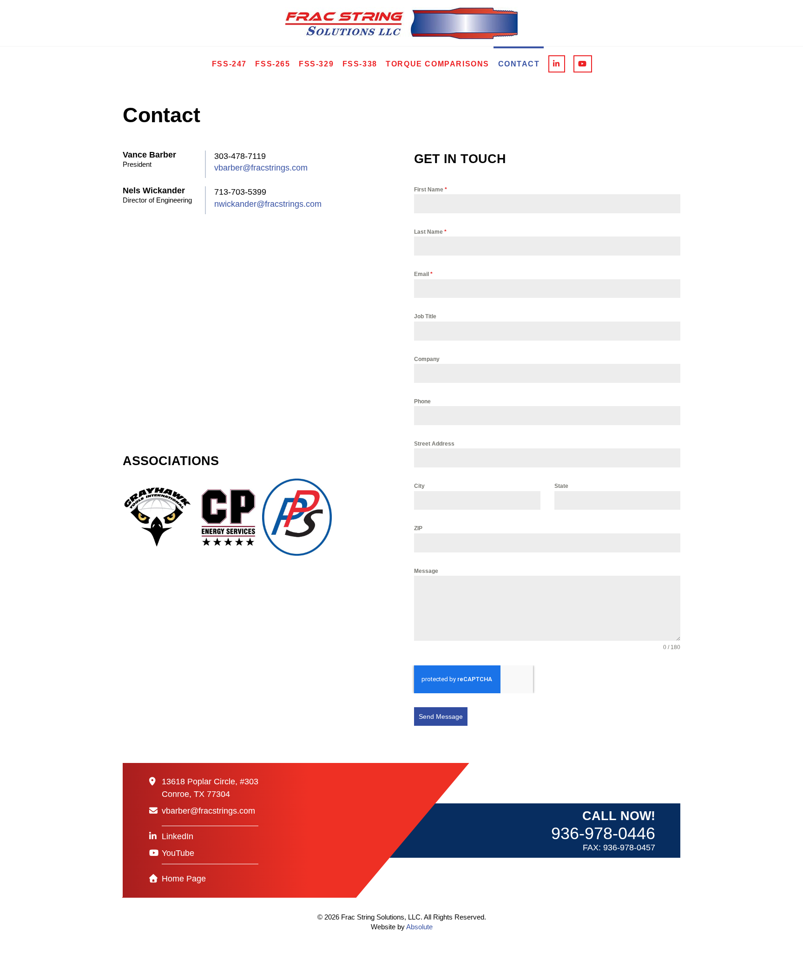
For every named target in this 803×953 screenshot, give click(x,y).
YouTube (178, 853)
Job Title (425, 316)
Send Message (441, 716)
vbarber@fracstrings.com (261, 167)
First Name (430, 189)
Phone (422, 401)
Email (423, 274)
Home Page (184, 878)
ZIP (418, 528)
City (419, 486)
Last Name (430, 232)
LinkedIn (177, 836)
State (561, 486)
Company (427, 359)
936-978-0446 (603, 833)
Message (426, 571)
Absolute (419, 927)
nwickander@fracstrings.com (268, 204)
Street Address (434, 443)
